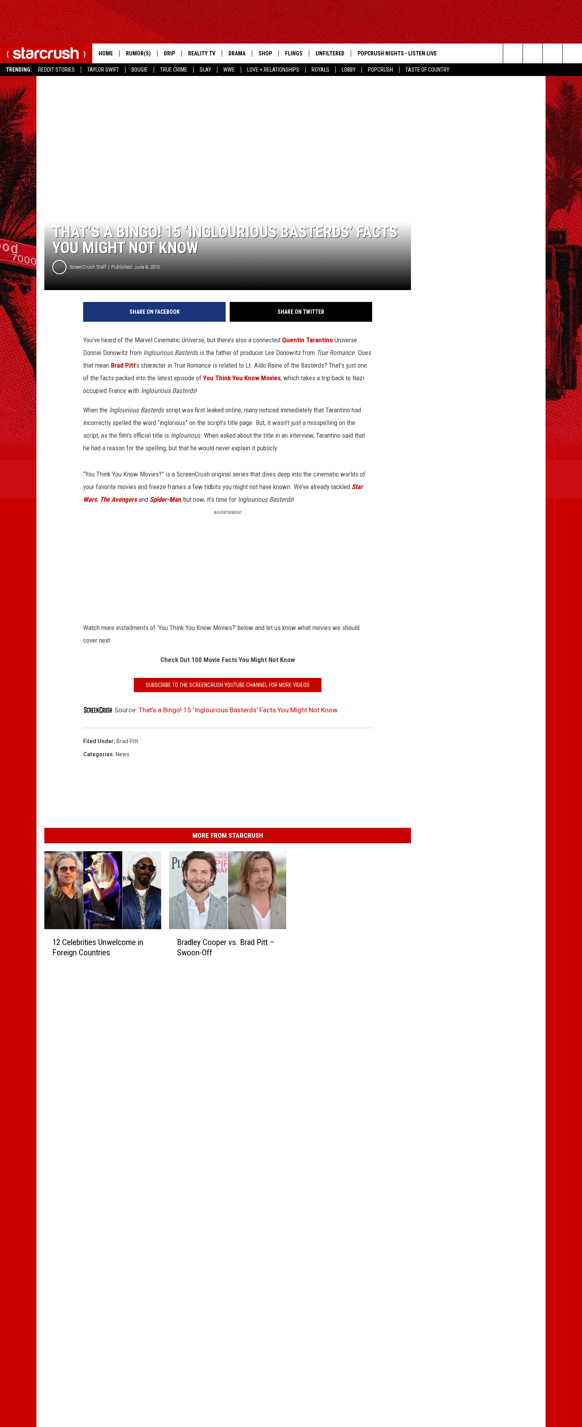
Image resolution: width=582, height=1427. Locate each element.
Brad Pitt (123, 365)
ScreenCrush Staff (88, 267)
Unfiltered (330, 53)
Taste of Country (427, 69)
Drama (236, 53)
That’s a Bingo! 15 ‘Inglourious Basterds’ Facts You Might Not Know (238, 710)
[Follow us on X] (572, 53)
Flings (293, 53)
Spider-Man (165, 499)
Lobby (349, 69)
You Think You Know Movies (242, 378)
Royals (320, 69)
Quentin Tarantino (307, 340)
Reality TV (201, 53)
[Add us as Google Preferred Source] (532, 53)
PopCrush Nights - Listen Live (397, 53)
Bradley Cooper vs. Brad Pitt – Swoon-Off (226, 947)
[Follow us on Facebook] (552, 53)
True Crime (173, 69)
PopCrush (380, 69)
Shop (265, 53)
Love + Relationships (273, 69)
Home (106, 53)
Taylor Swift (103, 69)
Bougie (139, 69)
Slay (205, 69)
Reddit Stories (56, 69)
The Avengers (118, 499)
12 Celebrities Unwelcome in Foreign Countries (97, 947)
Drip (169, 53)
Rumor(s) (138, 53)
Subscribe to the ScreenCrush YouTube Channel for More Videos (228, 685)
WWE (229, 69)
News (122, 754)
